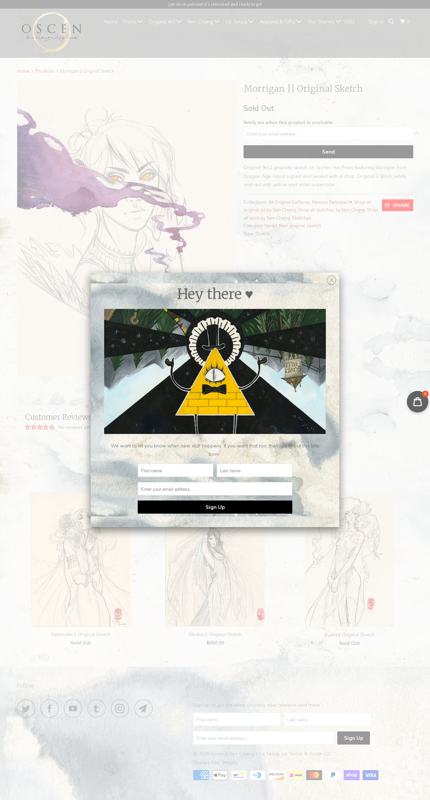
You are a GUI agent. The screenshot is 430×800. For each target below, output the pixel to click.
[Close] (331, 278)
